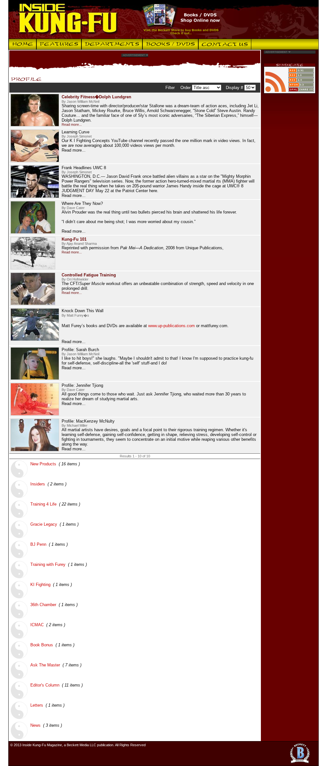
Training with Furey (47, 564)
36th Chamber (43, 604)
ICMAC (37, 624)
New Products (43, 464)
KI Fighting (40, 584)
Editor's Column (44, 685)
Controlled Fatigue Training (89, 275)
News (35, 725)
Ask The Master (45, 665)
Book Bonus (41, 644)
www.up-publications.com (171, 325)
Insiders (37, 484)
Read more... (72, 124)
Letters (36, 705)
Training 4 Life (43, 504)
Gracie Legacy (43, 524)
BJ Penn (38, 544)
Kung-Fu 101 (74, 239)
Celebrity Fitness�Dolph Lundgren (96, 96)
